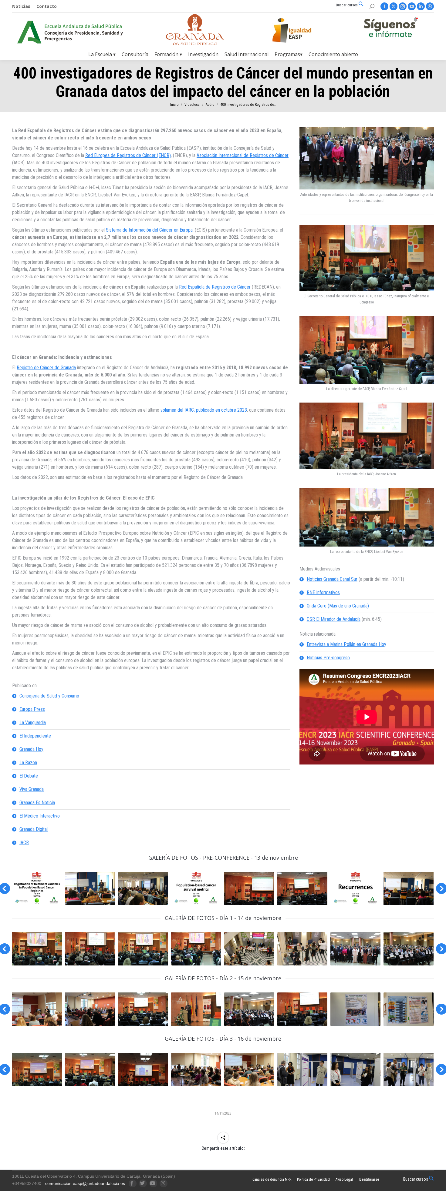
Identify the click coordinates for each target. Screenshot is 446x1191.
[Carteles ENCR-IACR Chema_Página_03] (355, 888)
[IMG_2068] (408, 888)
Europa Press (32, 709)
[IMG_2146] (408, 948)
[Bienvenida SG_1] (37, 948)
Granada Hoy (31, 749)
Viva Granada (31, 789)
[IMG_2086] (302, 948)
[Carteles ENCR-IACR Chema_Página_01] (37, 888)
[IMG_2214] (196, 1009)
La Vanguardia (32, 722)
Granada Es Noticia (37, 802)
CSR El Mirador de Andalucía (333, 619)
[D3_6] (143, 1069)
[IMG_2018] (143, 888)
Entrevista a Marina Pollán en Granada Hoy (346, 644)
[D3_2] (302, 1069)
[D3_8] (90, 1069)
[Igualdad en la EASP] (301, 30)
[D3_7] (37, 1069)
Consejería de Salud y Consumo (49, 696)
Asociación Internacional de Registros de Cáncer (243, 155)
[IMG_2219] (302, 1009)
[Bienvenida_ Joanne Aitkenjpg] (90, 948)
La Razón (28, 762)
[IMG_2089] (355, 948)
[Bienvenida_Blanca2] (196, 948)
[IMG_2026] (302, 888)
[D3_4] (408, 1069)
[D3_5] (196, 1069)
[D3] (355, 1069)
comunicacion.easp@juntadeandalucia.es (85, 1183)
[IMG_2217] (249, 1009)
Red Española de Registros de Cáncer (215, 287)
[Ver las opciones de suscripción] (390, 28)
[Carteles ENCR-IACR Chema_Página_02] (196, 888)
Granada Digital (33, 829)
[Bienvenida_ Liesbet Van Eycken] (143, 948)
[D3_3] (249, 1069)
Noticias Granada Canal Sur (332, 579)
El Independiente (35, 736)
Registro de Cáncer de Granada (46, 367)
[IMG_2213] (143, 1009)
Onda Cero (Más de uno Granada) (338, 606)
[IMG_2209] (37, 1009)
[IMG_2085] (249, 948)
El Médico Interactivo (39, 816)
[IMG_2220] (355, 1009)
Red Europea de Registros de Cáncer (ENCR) (128, 155)
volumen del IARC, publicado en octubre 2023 (203, 410)
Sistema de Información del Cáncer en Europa (149, 230)
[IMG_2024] (249, 888)
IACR (24, 842)
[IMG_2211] (90, 1009)
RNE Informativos (323, 592)
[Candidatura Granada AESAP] (195, 43)
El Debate (28, 776)
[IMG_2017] (90, 888)
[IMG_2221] (408, 1009)
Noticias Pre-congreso (328, 658)
